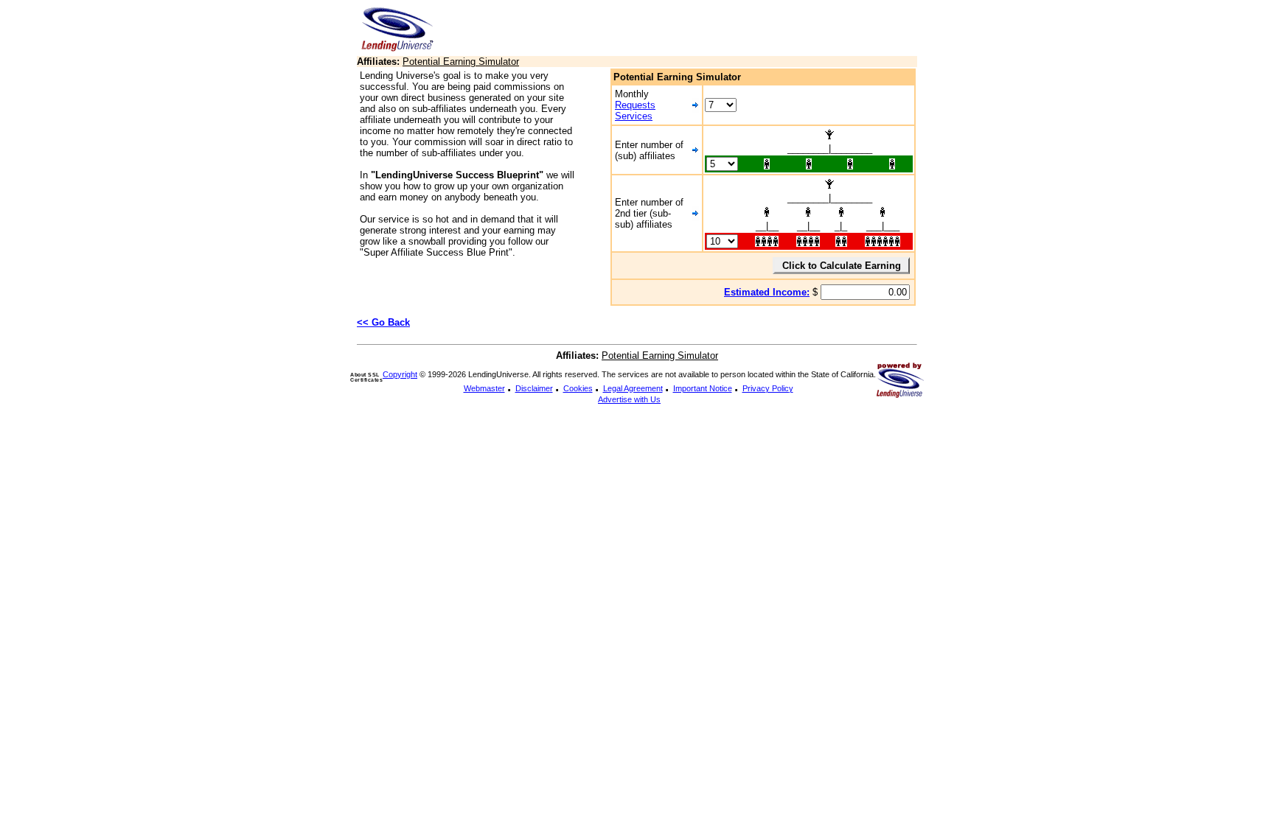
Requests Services (635, 110)
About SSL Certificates (366, 377)
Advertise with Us (629, 399)
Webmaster (484, 388)
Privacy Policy (767, 388)
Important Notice (702, 388)
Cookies (578, 388)
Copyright (400, 374)
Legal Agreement (633, 388)
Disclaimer (534, 388)
